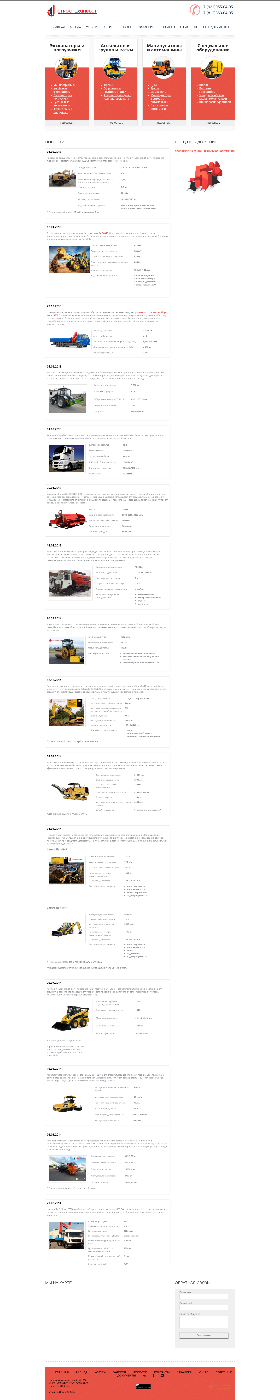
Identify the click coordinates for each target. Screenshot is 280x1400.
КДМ (154, 85)
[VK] (144, 1375)
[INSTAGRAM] (162, 1375)
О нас (184, 27)
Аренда (75, 27)
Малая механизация (213, 98)
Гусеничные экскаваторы (61, 103)
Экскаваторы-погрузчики (62, 97)
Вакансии (147, 27)
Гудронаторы (112, 88)
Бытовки (205, 88)
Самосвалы (159, 91)
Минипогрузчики (64, 85)
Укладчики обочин (211, 95)
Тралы (155, 88)
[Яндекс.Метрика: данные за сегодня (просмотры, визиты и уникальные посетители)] (143, 1386)
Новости (126, 27)
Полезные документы (211, 27)
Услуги (91, 27)
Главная (58, 27)
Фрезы (108, 85)
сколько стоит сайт (223, 1388)
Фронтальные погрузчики (62, 110)
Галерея (108, 27)
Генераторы (207, 91)
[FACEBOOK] (153, 1375)
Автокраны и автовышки (159, 107)
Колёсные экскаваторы (61, 90)
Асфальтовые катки (117, 98)
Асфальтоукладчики (117, 95)
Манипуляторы (161, 95)
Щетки (203, 85)
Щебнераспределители (215, 102)
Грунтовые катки (115, 91)
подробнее (66, 123)
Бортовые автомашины (159, 100)
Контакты (167, 27)
